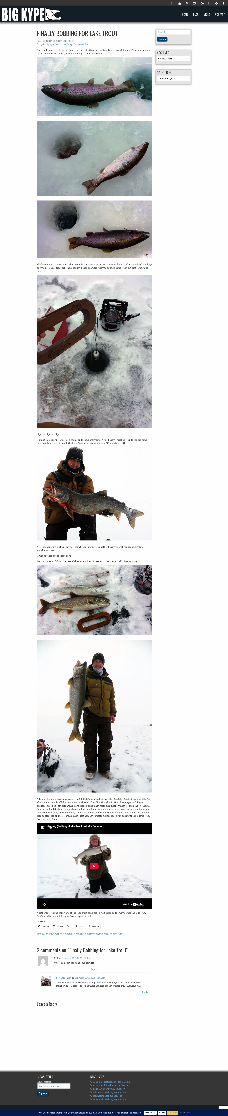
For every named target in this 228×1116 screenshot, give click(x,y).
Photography (78, 44)
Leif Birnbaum (68, 40)
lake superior (90, 934)
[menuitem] (185, 14)
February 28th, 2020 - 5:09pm (76, 958)
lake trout (99, 934)
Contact (220, 14)
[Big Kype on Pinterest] (216, 3)
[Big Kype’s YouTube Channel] (179, 3)
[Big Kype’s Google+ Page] (201, 3)
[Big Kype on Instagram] (194, 3)
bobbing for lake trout (50, 934)
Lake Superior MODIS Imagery (109, 1088)
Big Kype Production (54, 44)
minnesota (108, 934)
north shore (117, 934)
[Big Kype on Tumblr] (224, 3)
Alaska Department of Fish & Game (111, 1081)
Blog (196, 14)
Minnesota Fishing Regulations (109, 1092)
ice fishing (80, 934)
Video (207, 14)
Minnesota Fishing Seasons (107, 1095)
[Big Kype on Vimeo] (187, 3)
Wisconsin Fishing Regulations (109, 1099)
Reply (94, 969)
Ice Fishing (68, 44)
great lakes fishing (67, 934)
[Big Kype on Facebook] (172, 3)
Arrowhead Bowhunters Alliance (110, 1085)
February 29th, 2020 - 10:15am (90, 977)
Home (185, 14)
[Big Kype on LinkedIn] (209, 3)
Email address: (44, 1082)
